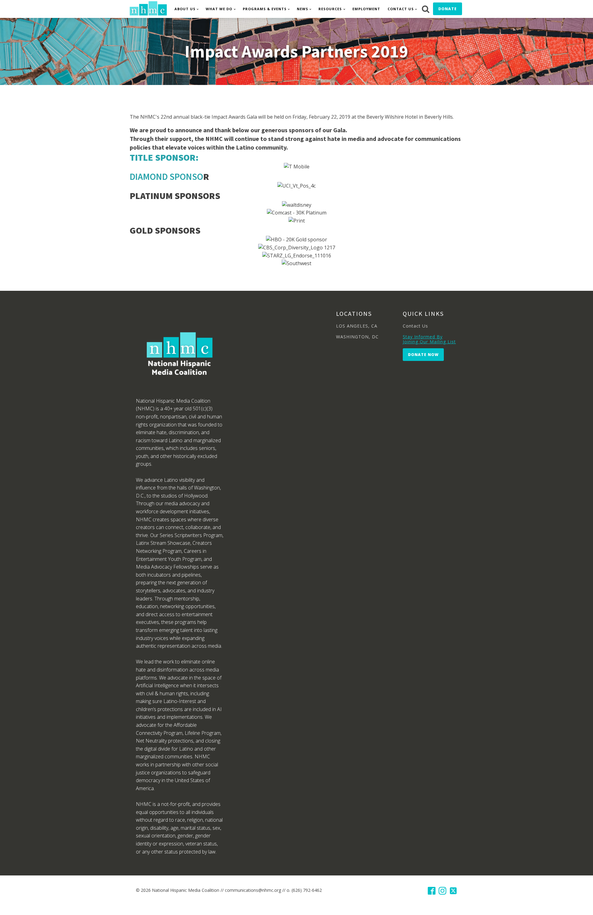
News (302, 8)
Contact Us (401, 8)
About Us (185, 8)
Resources (330, 8)
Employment (366, 8)
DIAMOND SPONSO (166, 176)
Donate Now (423, 354)
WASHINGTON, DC (357, 336)
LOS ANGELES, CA (356, 326)
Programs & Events (265, 8)
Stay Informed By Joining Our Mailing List (429, 339)
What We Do (219, 8)
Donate (447, 8)
